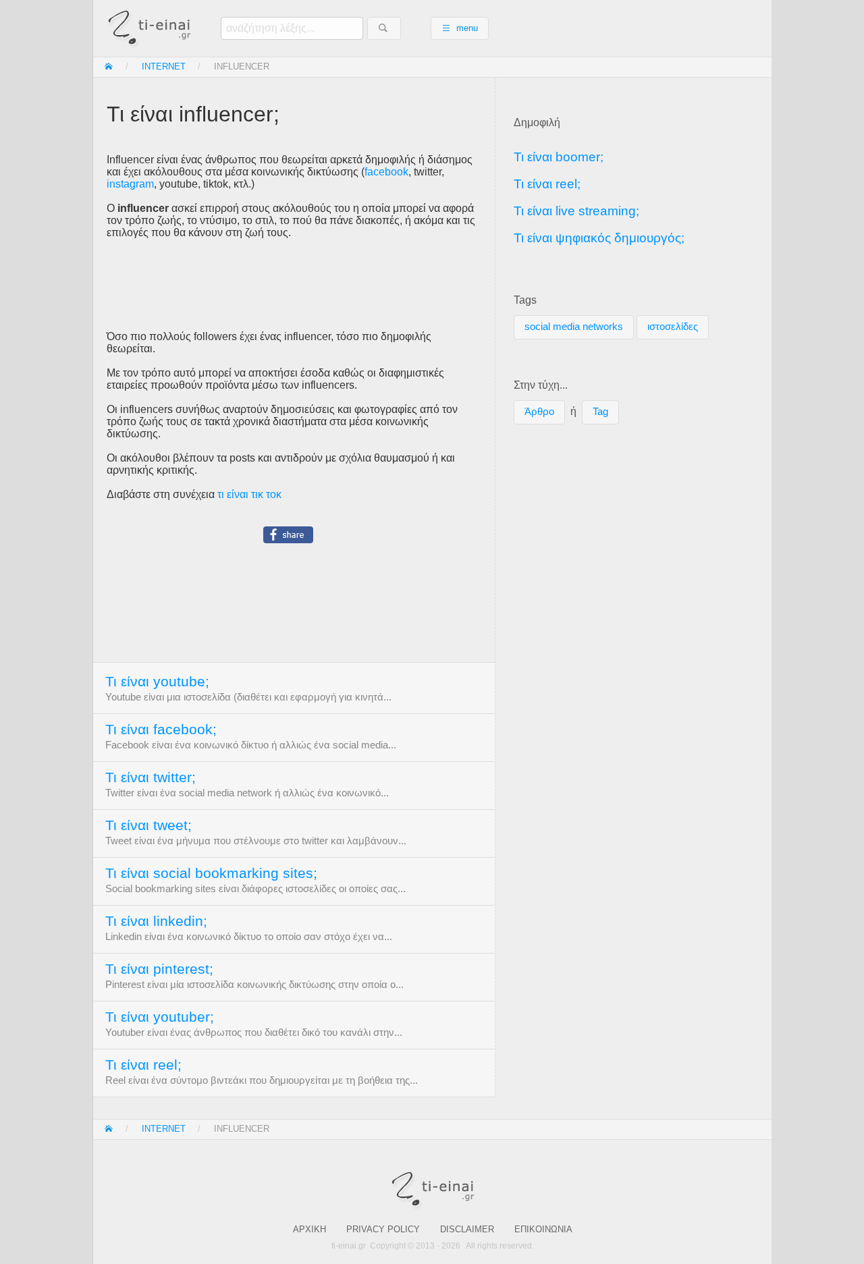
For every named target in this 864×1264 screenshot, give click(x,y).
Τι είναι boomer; (558, 157)
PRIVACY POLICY (383, 1229)
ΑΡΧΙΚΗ (309, 1229)
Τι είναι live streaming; (576, 211)
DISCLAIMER (467, 1229)
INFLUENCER (241, 66)
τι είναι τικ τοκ (249, 494)
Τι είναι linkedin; (156, 921)
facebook (386, 171)
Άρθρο (539, 411)
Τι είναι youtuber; (159, 1017)
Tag (600, 411)
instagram (130, 184)
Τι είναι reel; (143, 1065)
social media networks (573, 326)
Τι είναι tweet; (148, 825)
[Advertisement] (294, 285)
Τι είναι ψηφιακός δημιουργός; (599, 238)
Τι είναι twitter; (150, 777)
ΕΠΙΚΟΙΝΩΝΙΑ (543, 1229)
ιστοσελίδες (672, 326)
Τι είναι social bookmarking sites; (211, 873)
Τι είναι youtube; (157, 682)
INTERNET (164, 66)
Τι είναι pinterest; (159, 969)
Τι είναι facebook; (161, 729)
